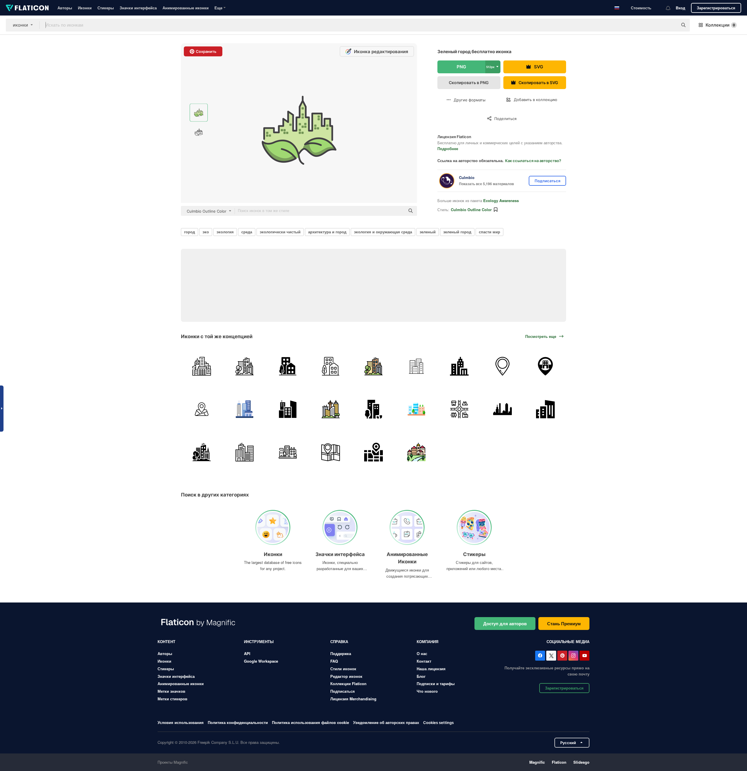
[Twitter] (551, 656)
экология (225, 232)
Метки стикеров (172, 698)
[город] (201, 366)
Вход (680, 8)
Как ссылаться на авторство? (533, 160)
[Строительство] (244, 452)
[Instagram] (573, 656)
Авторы (64, 8)
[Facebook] (540, 656)
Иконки (85, 8)
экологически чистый (280, 232)
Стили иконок (343, 668)
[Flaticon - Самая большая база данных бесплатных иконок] (27, 8)
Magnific (537, 762)
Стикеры (105, 8)
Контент (166, 641)
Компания (427, 641)
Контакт (424, 661)
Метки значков (171, 691)
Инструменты (259, 641)
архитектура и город (327, 232)
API (247, 653)
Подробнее (447, 148)
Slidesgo (581, 762)
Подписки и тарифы (436, 683)
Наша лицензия (431, 668)
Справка (339, 641)
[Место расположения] (545, 366)
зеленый (428, 232)
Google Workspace (261, 661)
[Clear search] (670, 25)
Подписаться (342, 691)
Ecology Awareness (501, 200)
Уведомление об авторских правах (386, 722)
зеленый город (457, 232)
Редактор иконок (346, 676)
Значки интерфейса (138, 8)
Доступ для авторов (505, 623)
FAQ (334, 661)
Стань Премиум (564, 623)
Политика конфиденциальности (238, 722)
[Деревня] (416, 452)
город (189, 232)
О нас (422, 653)
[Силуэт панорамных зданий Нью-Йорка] (502, 409)
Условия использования (181, 722)
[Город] (287, 366)
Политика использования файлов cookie (310, 722)
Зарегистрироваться (716, 8)
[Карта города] (373, 452)
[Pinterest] (562, 656)
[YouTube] (584, 656)
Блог (421, 676)
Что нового (427, 691)
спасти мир (489, 232)
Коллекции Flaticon (348, 683)
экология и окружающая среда (383, 232)
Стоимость (641, 8)
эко (206, 232)
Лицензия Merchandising (353, 698)
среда (246, 232)
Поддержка (340, 653)
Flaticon (559, 762)
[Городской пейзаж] (244, 366)
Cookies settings (438, 722)
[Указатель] (502, 366)
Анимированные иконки (186, 8)
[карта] (201, 409)
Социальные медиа (568, 641)
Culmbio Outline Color (471, 209)
